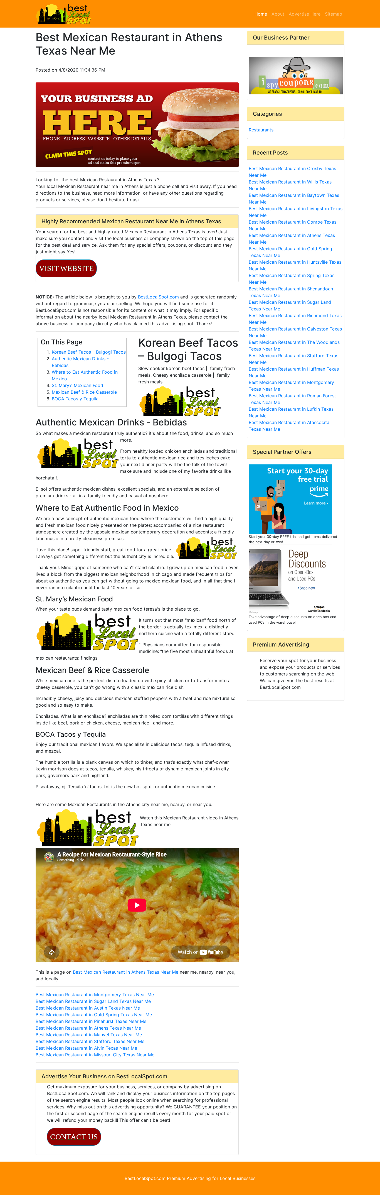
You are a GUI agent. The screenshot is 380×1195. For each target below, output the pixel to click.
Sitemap (333, 14)
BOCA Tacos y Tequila (75, 398)
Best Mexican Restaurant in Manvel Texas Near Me (89, 1034)
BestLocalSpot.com (158, 297)
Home (262, 14)
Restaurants (261, 130)
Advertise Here (304, 14)
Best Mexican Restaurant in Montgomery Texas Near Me (95, 994)
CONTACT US (74, 1136)
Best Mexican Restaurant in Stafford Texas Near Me (90, 1041)
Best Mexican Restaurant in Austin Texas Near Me (88, 1008)
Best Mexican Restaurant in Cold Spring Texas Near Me (94, 1014)
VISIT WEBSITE (66, 268)
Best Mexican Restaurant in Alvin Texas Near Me (86, 1048)
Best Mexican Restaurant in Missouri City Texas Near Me (95, 1054)
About (278, 14)
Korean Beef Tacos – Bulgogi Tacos (89, 352)
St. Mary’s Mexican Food (77, 385)
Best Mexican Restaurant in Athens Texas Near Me (125, 972)
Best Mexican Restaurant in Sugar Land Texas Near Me (93, 1001)
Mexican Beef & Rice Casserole (84, 392)
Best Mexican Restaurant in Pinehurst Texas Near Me (91, 1021)
